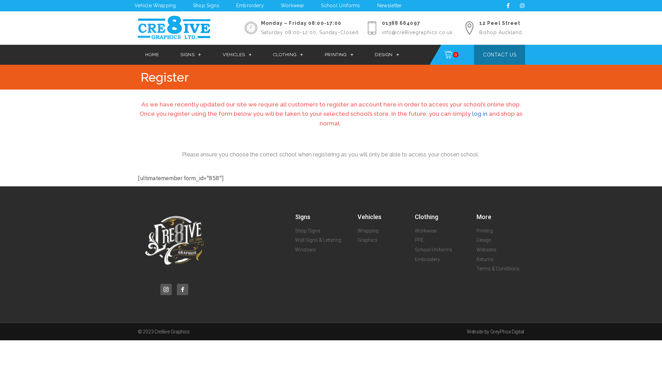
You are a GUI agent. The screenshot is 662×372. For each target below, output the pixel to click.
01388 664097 (401, 23)
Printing (336, 54)
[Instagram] (522, 5)
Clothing (285, 54)
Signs (187, 54)
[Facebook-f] (508, 5)
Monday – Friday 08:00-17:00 (301, 23)
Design (384, 54)
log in (480, 113)
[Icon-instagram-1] (166, 289)
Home (152, 54)
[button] (499, 55)
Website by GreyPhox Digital (495, 331)
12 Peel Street (499, 23)
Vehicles (234, 54)
